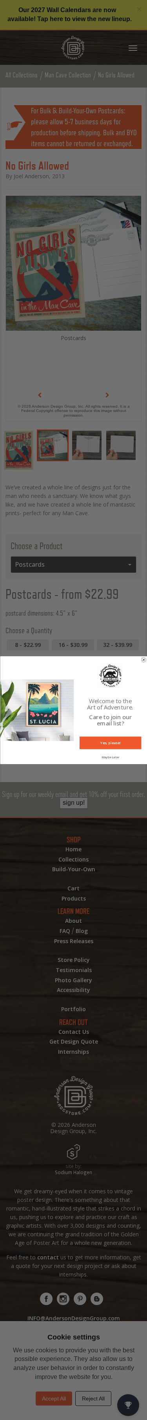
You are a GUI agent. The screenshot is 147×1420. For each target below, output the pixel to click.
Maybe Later (110, 757)
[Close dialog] (143, 659)
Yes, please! (110, 742)
